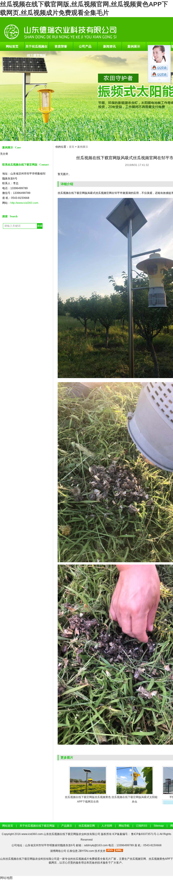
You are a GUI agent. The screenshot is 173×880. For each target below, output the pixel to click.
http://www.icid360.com (24, 202)
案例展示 (133, 46)
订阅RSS (141, 825)
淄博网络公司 (58, 851)
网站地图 (6, 878)
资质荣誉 (61, 46)
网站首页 (12, 46)
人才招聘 (106, 825)
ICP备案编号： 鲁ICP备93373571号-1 (135, 834)
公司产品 (85, 46)
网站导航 (124, 825)
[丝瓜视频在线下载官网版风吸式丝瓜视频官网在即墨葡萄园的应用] (134, 780)
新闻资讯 (109, 46)
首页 (71, 146)
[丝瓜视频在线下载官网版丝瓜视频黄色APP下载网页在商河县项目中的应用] (87, 780)
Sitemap (159, 825)
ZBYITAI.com (86, 851)
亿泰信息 (72, 851)
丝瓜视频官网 (87, 825)
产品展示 (66, 825)
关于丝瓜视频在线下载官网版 (36, 48)
